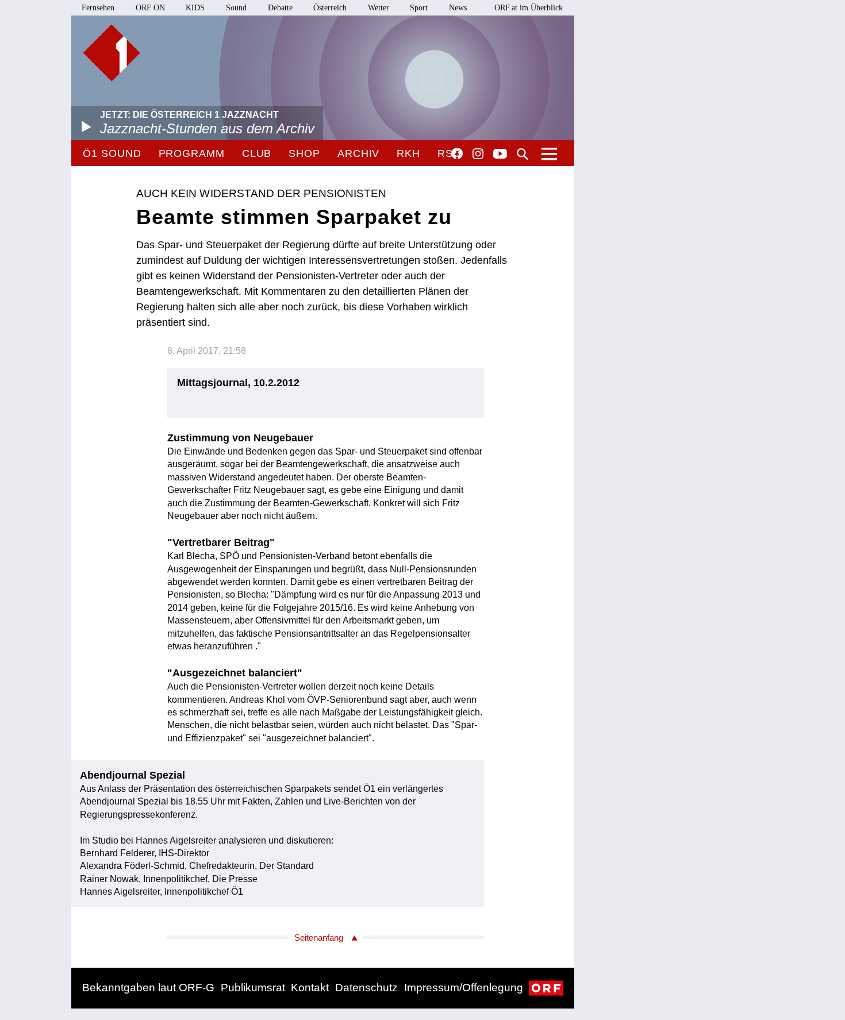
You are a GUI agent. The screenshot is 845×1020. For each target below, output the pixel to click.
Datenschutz (366, 987)
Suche (522, 154)
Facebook (457, 153)
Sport (419, 7)
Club (257, 153)
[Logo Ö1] (111, 53)
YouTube (500, 154)
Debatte (280, 7)
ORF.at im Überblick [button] (528, 7)
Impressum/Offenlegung (463, 987)
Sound (236, 7)
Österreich (330, 7)
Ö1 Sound (112, 153)
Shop (304, 153)
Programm (192, 153)
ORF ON (150, 7)
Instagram (478, 154)
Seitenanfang (318, 937)
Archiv (358, 153)
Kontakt (310, 987)
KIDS (195, 7)
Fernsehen (98, 7)
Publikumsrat (253, 987)
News (458, 7)
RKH (408, 153)
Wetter (378, 7)
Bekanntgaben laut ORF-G (148, 987)
